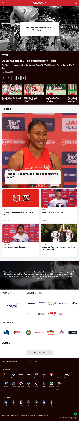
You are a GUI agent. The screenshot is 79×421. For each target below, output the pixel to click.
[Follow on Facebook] (27, 361)
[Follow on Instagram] (36, 361)
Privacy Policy (14, 415)
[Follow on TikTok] (22, 361)
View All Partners (39, 352)
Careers (23, 415)
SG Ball (4, 55)
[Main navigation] (3, 3)
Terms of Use (5, 415)
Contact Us (33, 415)
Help (27, 415)
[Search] (76, 3)
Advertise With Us (43, 415)
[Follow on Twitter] (31, 361)
